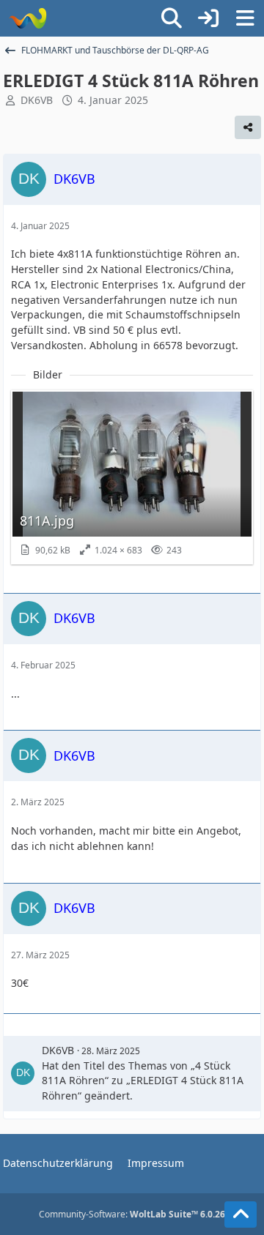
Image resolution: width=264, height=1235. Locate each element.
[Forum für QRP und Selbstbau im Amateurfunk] (27, 18)
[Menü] (245, 18)
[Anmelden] (208, 18)
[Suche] (171, 18)
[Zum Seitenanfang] (240, 1214)
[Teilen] (248, 127)
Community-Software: (132, 1214)
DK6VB (37, 100)
